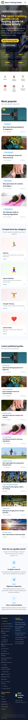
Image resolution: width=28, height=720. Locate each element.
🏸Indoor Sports (5, 688)
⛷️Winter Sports (5, 674)
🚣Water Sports (5, 676)
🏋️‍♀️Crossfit (4, 665)
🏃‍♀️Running (4, 686)
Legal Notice (4, 704)
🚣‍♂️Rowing (4, 679)
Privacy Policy (4, 706)
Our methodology (9, 45)
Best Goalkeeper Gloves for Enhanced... (19, 628)
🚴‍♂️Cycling (4, 651)
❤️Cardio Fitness (5, 628)
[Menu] (25, 2)
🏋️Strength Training (6, 626)
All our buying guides (10, 41)
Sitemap (3, 709)
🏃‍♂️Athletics (4, 621)
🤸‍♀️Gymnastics (5, 671)
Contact (3, 699)
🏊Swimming (4, 648)
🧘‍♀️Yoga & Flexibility (6, 623)
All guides (3, 701)
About (2, 696)
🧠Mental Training (6, 662)
